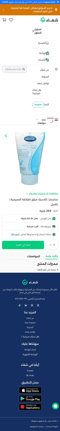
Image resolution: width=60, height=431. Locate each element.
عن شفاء (44, 70)
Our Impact (30, 322)
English (38, 104)
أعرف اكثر (15, 234)
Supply (30, 370)
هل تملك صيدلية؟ (36, 92)
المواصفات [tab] (33, 256)
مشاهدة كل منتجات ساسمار (43, 193)
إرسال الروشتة (30, 349)
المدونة (45, 76)
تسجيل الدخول (38, 31)
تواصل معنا (43, 83)
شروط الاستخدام (52, 427)
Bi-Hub (30, 375)
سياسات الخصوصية (37, 427)
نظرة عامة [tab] (52, 256)
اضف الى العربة (23, 245)
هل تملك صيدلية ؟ (30, 336)
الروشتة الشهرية (30, 354)
